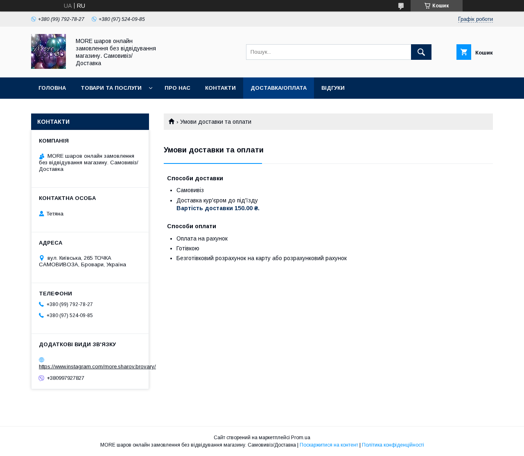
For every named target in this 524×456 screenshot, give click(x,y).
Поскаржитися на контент (329, 445)
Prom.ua (300, 437)
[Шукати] (421, 52)
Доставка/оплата (279, 88)
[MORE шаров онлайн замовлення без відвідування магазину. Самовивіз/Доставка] (48, 67)
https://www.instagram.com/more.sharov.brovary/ (97, 366)
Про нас (177, 88)
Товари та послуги (111, 88)
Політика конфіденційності (393, 445)
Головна (52, 88)
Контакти (220, 88)
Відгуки (333, 88)
